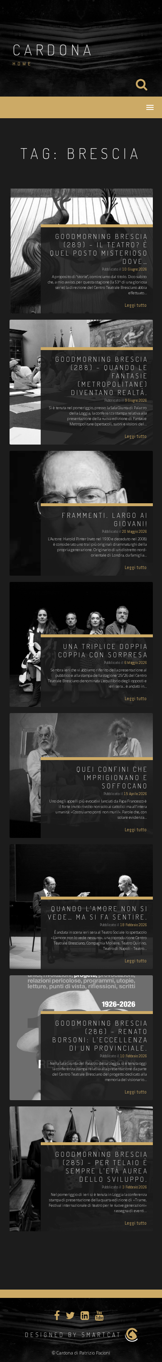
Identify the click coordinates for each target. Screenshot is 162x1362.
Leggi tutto (136, 305)
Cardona (53, 49)
